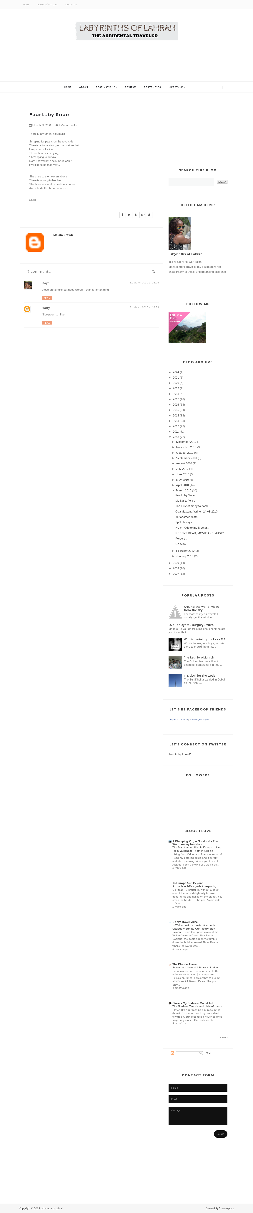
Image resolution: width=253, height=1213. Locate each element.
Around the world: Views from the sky (202, 608)
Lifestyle (176, 87)
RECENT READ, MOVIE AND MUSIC (199, 533)
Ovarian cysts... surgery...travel (191, 625)
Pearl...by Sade (185, 495)
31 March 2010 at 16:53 (144, 307)
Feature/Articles (47, 4)
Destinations (105, 87)
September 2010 (186, 458)
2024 (176, 372)
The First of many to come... (193, 506)
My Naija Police (185, 500)
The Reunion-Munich (199, 657)
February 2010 (185, 550)
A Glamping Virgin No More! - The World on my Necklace (195, 843)
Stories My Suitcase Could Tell (193, 1003)
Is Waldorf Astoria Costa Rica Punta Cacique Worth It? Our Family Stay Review (194, 928)
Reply (47, 298)
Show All (223, 1037)
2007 (176, 573)
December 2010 (186, 441)
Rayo (46, 283)
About (84, 87)
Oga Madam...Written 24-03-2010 (196, 511)
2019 (176, 388)
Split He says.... (185, 522)
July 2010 (182, 468)
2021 (176, 377)
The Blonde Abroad (185, 964)
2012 (176, 426)
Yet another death (186, 516)
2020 (176, 382)
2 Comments (68, 125)
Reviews (131, 87)
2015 (176, 409)
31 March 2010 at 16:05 (144, 282)
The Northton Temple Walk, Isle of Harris (197, 1006)
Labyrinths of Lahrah (178, 719)
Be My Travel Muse (185, 921)
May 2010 (182, 479)
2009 (176, 563)
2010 (176, 437)
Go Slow (180, 543)
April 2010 (182, 485)
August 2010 (184, 463)
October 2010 (184, 452)
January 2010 (184, 556)
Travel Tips (152, 87)
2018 (176, 393)
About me (71, 4)
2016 (176, 404)
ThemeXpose (226, 1208)
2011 (176, 431)
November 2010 (186, 447)
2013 (176, 420)
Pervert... (181, 538)
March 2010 (183, 490)
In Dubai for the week (199, 676)
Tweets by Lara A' (180, 754)
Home (26, 4)
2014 (176, 415)
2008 (176, 568)
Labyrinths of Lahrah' (186, 254)
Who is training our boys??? (204, 639)
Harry (46, 308)
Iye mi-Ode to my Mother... (192, 527)
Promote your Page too (200, 719)
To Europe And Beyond (188, 883)
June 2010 (182, 474)
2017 (176, 399)
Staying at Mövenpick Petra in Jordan (195, 967)
